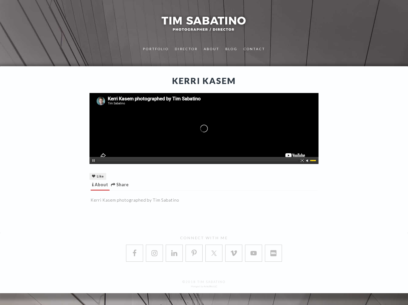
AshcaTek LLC (210, 286)
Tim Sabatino (204, 23)
